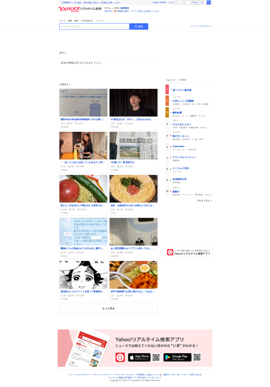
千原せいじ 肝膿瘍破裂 (199, 2)
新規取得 (125, 8)
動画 (76, 21)
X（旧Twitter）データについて (148, 377)
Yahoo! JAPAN (159, 2)
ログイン (109, 11)
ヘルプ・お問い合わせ (191, 375)
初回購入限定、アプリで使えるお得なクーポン (138, 11)
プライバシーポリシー (102, 375)
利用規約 (141, 375)
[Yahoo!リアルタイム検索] (80, 7)
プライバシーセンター (125, 375)
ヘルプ (171, 2)
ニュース (100, 21)
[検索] (209, 2)
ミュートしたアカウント (201, 26)
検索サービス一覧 (171, 375)
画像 (70, 21)
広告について (153, 375)
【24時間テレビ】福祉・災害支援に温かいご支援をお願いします (90, 2)
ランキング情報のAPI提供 (120, 377)
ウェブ (62, 21)
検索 (140, 26)
